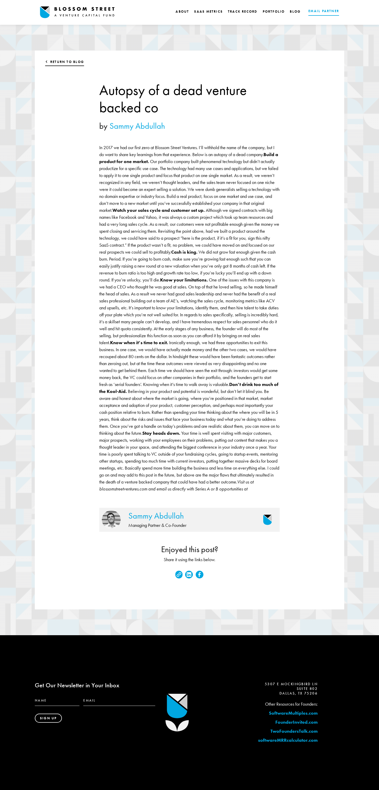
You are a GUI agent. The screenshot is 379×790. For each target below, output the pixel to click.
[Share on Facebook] (199, 574)
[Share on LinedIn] (189, 574)
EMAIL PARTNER (323, 11)
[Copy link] (179, 574)
